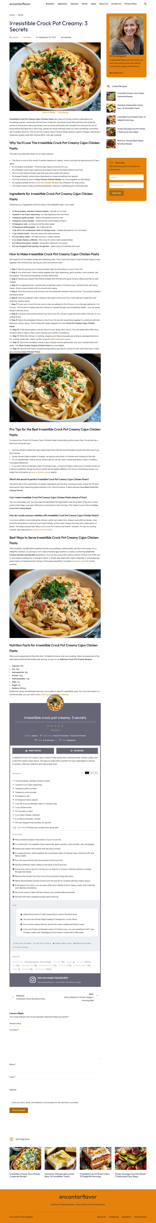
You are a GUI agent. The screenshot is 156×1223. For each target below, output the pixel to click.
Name (12, 1064)
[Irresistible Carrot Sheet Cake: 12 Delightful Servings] (111, 120)
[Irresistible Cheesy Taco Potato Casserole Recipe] (111, 97)
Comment (14, 1030)
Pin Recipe (78, 751)
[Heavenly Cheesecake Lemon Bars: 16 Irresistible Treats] (111, 109)
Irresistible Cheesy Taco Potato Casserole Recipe (24, 1175)
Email (12, 1077)
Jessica (15, 37)
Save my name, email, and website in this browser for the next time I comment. (45, 1102)
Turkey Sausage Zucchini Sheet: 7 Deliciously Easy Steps (130, 1175)
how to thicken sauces (40, 472)
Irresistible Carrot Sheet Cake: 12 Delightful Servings (95, 1175)
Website (12, 1090)
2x (91, 773)
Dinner (28, 37)
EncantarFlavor (20, 4)
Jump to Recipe (48, 112)
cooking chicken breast (42, 530)
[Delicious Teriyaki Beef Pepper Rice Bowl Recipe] (111, 144)
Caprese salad (79, 561)
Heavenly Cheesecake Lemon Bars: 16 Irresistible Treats (59, 1175)
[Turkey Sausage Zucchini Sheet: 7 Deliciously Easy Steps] (111, 132)
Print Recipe (63, 112)
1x (87, 773)
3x (96, 773)
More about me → (117, 73)
